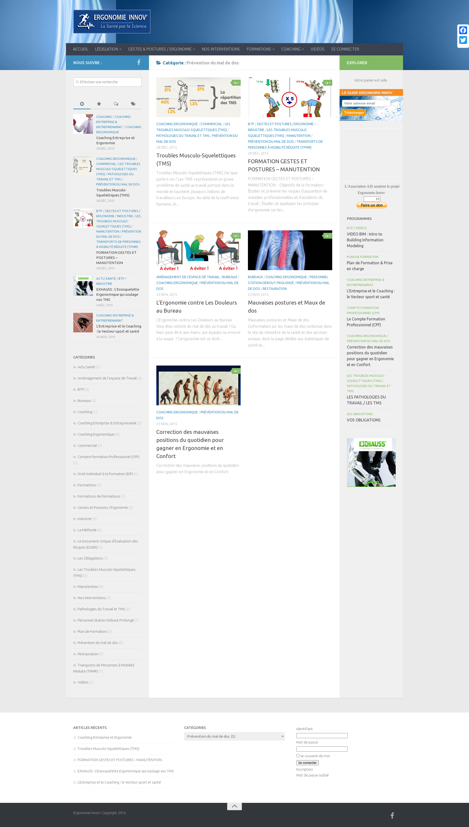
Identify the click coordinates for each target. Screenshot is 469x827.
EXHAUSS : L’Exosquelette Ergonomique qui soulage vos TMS (117, 294)
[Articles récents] (81, 104)
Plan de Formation (92, 631)
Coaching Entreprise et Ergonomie (105, 737)
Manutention (298, 136)
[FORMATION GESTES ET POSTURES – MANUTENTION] (290, 97)
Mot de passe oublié (312, 775)
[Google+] (463, 46)
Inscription (304, 769)
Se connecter (345, 49)
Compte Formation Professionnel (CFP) (108, 457)
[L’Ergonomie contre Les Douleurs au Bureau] (198, 250)
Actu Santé (106, 278)
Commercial (211, 124)
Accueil (80, 49)
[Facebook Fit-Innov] (139, 62)
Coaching (290, 49)
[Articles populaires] (98, 104)
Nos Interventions (221, 49)
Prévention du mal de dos (271, 141)
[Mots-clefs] (133, 104)
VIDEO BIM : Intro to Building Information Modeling (365, 240)
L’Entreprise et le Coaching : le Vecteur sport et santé (119, 782)
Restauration (275, 289)
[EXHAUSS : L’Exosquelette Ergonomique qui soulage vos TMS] (83, 286)
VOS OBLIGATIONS (364, 420)
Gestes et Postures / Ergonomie (285, 124)
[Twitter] (463, 40)
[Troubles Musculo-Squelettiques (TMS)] (198, 97)
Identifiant (304, 729)
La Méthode (87, 530)
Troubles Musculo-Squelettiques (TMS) (108, 748)
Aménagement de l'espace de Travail (188, 277)
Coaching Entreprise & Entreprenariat (113, 122)
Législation (106, 49)
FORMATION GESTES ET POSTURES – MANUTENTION (116, 257)
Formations (259, 49)
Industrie (256, 130)
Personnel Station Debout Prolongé (106, 620)
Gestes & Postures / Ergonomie (160, 49)
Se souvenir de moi (315, 756)
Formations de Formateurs (99, 496)
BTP (251, 124)
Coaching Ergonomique (177, 124)
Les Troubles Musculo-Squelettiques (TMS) (118, 169)
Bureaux (229, 277)
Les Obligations (90, 558)
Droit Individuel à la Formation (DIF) (105, 474)
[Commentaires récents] (116, 104)
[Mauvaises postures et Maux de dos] (290, 250)
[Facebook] (463, 30)
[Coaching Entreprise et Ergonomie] (83, 124)
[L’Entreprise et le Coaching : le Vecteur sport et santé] (83, 322)
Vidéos (317, 49)
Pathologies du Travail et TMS (183, 136)
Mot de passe (307, 742)
